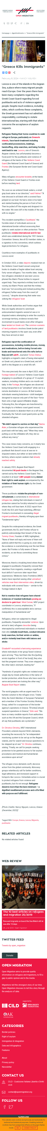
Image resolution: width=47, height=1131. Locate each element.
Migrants (35, 820)
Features (6, 1050)
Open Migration (23, 12)
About (4, 1058)
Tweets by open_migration (13, 945)
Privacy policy (8, 1062)
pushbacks (6, 823)
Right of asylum (9, 1036)
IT (21, 24)
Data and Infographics (11, 1045)
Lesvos (28, 820)
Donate (9, 955)
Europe (15, 820)
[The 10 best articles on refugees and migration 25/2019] (23, 887)
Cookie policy (30, 1128)
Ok (17, 1128)
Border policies (8, 1032)
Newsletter (7, 1067)
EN (27, 24)
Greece (22, 820)
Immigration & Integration (13, 1041)
